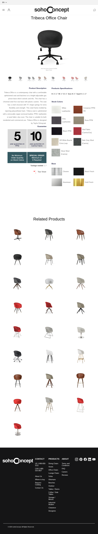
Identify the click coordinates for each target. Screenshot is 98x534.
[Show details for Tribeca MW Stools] (17, 380)
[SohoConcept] (18, 461)
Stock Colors (57, 102)
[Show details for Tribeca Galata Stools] (49, 404)
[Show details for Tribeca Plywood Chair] (80, 258)
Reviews (65, 475)
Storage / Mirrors (51, 498)
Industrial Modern (51, 503)
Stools (50, 467)
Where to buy (40, 479)
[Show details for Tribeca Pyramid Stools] (49, 380)
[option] (49, 49)
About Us (38, 476)
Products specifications (62, 88)
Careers (65, 472)
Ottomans (52, 479)
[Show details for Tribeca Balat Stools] (80, 355)
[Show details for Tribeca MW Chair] (17, 258)
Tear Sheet (42, 172)
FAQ (63, 469)
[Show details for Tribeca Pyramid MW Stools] (17, 404)
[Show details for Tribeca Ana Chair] (49, 234)
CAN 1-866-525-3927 (39, 470)
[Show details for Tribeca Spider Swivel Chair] (49, 282)
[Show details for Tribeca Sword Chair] (80, 307)
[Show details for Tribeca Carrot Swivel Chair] (80, 282)
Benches (51, 483)
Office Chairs (53, 470)
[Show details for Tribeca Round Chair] (80, 331)
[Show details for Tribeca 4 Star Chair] (17, 234)
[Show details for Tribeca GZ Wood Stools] (80, 380)
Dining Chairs (53, 463)
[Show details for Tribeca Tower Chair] (17, 331)
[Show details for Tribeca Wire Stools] (80, 404)
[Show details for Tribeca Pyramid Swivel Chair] (17, 282)
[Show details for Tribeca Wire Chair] (49, 331)
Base (54, 164)
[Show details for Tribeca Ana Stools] (49, 355)
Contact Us (39, 488)
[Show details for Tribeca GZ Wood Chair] (80, 234)
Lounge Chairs (53, 473)
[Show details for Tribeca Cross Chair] (49, 258)
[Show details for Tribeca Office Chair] (17, 355)
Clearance (52, 508)
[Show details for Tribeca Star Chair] (17, 307)
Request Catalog (38, 484)
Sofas (50, 476)
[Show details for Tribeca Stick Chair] (49, 307)
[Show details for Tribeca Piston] (17, 428)
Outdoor (51, 486)
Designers (52, 511)
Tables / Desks (54, 489)
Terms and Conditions (66, 464)
